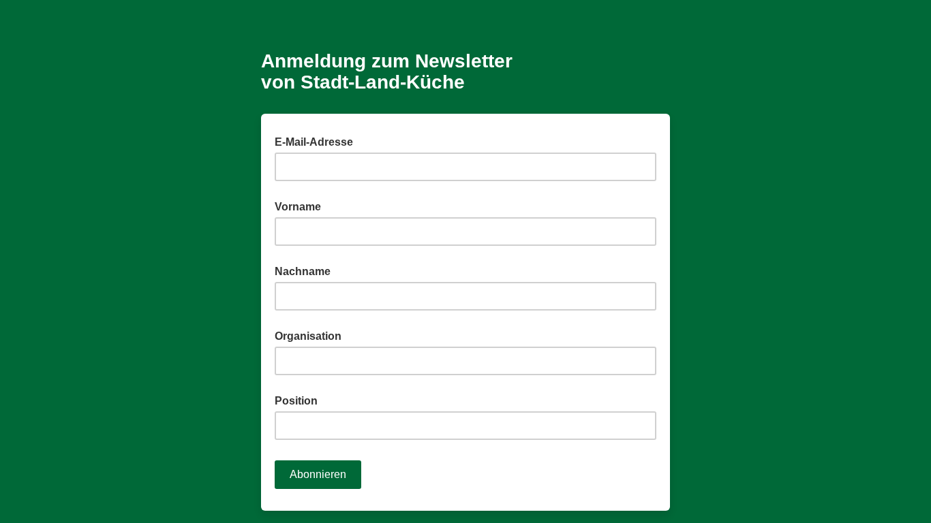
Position (296, 401)
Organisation (308, 336)
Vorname (298, 206)
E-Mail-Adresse (318, 140)
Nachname (303, 271)
